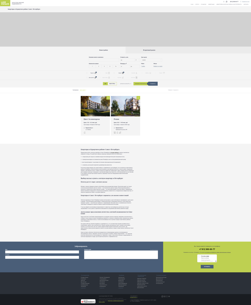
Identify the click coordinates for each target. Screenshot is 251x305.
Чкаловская (83, 286)
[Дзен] (169, 296)
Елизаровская (103, 286)
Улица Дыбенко (103, 278)
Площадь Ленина (84, 277)
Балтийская (102, 283)
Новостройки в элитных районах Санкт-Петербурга (229, 4)
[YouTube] (167, 296)
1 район (143, 66)
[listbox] (137, 60)
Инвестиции (211, 4)
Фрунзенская (83, 281)
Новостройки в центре (142, 286)
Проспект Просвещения (105, 277)
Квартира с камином (141, 281)
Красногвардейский (122, 283)
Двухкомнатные (159, 278)
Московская (102, 281)
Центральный (121, 277)
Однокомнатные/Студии (161, 277)
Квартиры (112, 83)
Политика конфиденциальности (115, 300)
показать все (102, 287)
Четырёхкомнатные (160, 281)
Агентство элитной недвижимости (18, 3)
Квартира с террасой (141, 278)
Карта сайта (102, 302)
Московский (121, 281)
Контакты (246, 4)
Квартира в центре (141, 280)
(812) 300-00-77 (234, 1)
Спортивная (83, 278)
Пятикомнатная (159, 283)
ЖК (105, 83)
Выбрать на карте (158, 66)
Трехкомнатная (159, 280)
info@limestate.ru (133, 297)
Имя (6, 249)
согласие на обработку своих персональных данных (218, 252)
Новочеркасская (84, 284)
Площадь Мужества (85, 283)
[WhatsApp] (226, 1)
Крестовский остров (104, 280)
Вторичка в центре (141, 284)
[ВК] (165, 296)
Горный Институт (103, 284)
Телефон (7, 254)
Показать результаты (140, 83)
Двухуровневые (140, 287)
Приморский (121, 286)
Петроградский (121, 278)
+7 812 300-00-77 (207, 249)
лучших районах (114, 152)
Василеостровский (122, 284)
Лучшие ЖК (203, 4)
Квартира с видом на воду (142, 283)
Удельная (83, 280)
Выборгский (121, 280)
